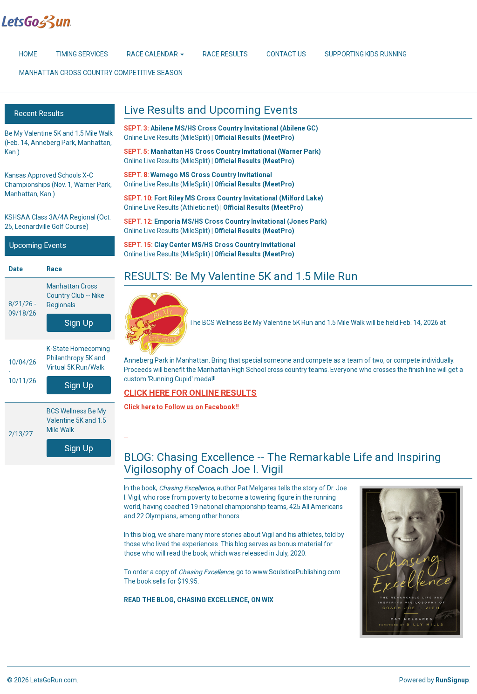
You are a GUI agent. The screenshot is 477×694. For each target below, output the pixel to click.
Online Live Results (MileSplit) (167, 137)
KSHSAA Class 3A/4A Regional (50, 217)
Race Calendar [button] (153, 54)
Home (28, 54)
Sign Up (78, 323)
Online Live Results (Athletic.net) (171, 207)
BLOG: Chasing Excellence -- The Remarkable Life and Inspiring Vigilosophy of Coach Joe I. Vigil (282, 463)
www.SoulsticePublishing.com (296, 572)
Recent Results (39, 113)
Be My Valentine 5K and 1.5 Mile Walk (59, 133)
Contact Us (286, 54)
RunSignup (452, 680)
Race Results (225, 54)
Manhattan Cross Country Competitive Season (101, 72)
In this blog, (140, 534)
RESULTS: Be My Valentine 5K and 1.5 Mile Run (241, 276)
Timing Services (82, 54)
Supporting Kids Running (366, 54)
